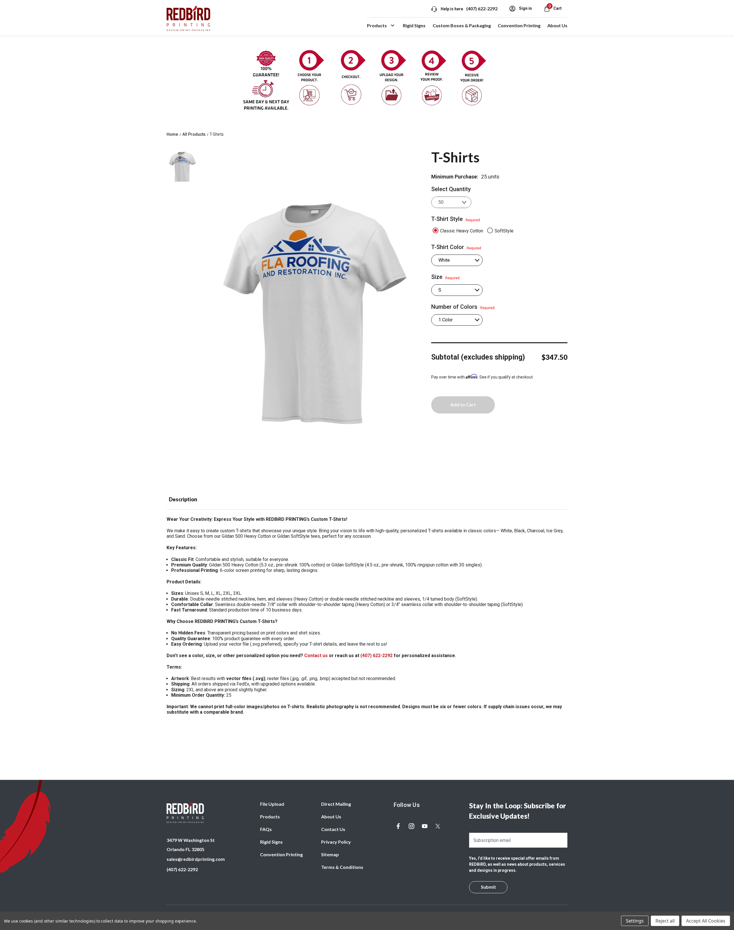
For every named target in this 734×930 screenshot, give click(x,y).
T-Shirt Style (455, 219)
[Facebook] (398, 826)
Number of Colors (463, 307)
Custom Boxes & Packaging (462, 25)
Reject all (665, 921)
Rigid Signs (414, 25)
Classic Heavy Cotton (461, 230)
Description (183, 499)
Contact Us (333, 829)
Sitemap (330, 854)
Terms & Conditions (342, 867)
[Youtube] (424, 826)
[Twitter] (437, 826)
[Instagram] (411, 826)
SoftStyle (504, 230)
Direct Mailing (336, 804)
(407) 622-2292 (481, 8)
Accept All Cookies (705, 921)
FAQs (266, 829)
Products (377, 25)
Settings (635, 921)
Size (445, 277)
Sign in (525, 8)
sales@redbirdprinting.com (196, 859)
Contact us (316, 655)
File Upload (272, 804)
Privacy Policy (336, 841)
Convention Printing (519, 25)
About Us (557, 25)
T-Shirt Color (456, 247)
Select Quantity (451, 189)
